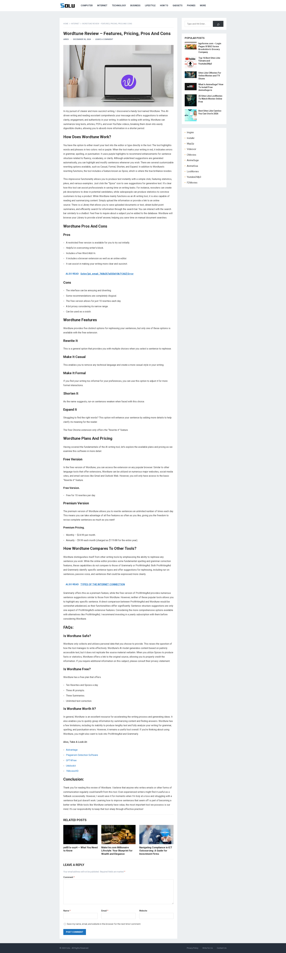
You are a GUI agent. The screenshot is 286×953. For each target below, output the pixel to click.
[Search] (218, 24)
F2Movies (192, 182)
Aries (66, 39)
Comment (69, 877)
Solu (68, 948)
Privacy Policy (192, 948)
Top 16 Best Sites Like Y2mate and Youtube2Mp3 (209, 61)
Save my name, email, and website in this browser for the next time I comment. (104, 924)
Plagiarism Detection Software (82, 755)
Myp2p (190, 143)
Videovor (191, 149)
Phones (191, 5)
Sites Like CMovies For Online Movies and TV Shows (209, 76)
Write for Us (207, 948)
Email (104, 911)
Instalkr (191, 138)
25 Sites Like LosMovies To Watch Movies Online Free (210, 99)
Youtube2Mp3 (194, 177)
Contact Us (221, 948)
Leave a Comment (104, 39)
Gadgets (177, 5)
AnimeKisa (192, 166)
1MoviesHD (72, 771)
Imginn (190, 132)
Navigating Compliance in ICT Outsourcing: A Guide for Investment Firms (155, 850)
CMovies (191, 154)
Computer (87, 5)
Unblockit (71, 765)
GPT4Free (71, 760)
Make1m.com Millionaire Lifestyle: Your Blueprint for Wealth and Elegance (117, 850)
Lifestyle (150, 5)
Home (65, 24)
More (203, 5)
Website (143, 911)
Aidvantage (72, 749)
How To (164, 5)
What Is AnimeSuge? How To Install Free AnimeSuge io (210, 87)
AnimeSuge (193, 160)
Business (135, 5)
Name (67, 911)
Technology (119, 5)
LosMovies (193, 171)
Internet (102, 5)
